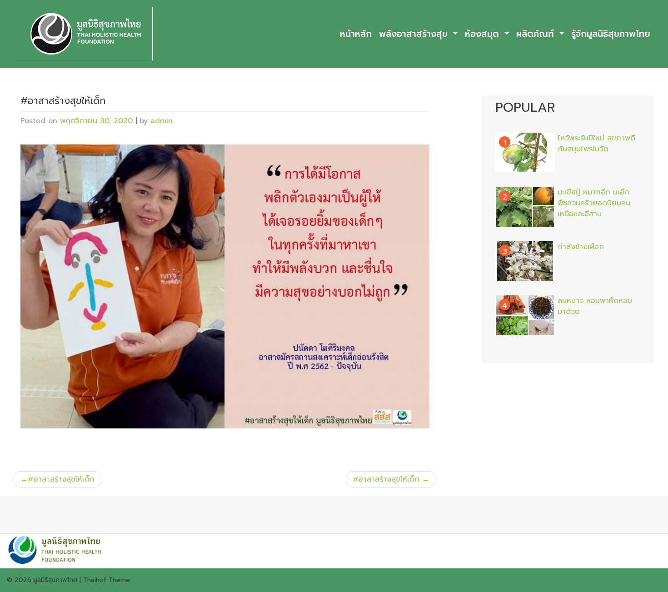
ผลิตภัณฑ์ (536, 33)
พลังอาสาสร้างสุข (415, 33)
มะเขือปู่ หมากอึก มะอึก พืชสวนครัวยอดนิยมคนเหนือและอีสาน (594, 203)
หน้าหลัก (356, 33)
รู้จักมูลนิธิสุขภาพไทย (610, 33)
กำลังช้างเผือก (581, 246)
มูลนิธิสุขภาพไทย (55, 580)
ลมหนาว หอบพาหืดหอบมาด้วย (595, 306)
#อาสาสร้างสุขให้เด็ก (61, 479)
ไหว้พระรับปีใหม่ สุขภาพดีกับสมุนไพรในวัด (596, 143)
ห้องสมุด (483, 33)
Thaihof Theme (106, 580)
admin (161, 120)
